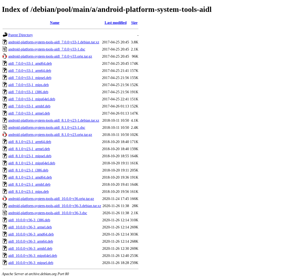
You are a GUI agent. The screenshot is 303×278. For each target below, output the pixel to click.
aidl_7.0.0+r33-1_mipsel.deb (29, 78)
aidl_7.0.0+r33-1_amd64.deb (30, 63)
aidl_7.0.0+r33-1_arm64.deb (29, 71)
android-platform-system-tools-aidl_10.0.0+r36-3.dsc (47, 213)
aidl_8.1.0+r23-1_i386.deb (28, 170)
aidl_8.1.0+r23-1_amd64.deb (30, 177)
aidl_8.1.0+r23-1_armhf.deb (29, 184)
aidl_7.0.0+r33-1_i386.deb (28, 92)
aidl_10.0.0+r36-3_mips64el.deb (32, 256)
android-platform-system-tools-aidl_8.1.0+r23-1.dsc (46, 127)
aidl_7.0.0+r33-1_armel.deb (29, 113)
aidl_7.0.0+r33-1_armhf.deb (29, 106)
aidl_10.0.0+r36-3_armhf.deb (30, 248)
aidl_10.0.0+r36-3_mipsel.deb (30, 263)
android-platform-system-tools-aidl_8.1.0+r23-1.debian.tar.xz (53, 120)
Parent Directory (20, 35)
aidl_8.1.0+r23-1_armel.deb (29, 149)
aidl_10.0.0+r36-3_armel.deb (30, 227)
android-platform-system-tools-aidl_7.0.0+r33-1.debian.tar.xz (53, 42)
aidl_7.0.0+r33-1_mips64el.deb (31, 99)
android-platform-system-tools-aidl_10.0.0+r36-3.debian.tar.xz (54, 206)
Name (54, 23)
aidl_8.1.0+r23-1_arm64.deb (29, 142)
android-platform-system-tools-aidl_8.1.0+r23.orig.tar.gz (50, 135)
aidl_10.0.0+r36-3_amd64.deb (31, 234)
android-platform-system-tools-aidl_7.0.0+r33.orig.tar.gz (50, 56)
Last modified (116, 23)
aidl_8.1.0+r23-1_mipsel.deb (29, 156)
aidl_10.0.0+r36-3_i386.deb (29, 220)
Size (134, 23)
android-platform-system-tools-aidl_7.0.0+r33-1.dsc (46, 49)
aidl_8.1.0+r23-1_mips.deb (28, 192)
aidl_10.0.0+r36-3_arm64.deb (30, 241)
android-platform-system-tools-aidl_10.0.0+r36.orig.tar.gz (51, 199)
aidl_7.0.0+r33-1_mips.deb (28, 85)
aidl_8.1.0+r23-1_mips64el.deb (31, 163)
